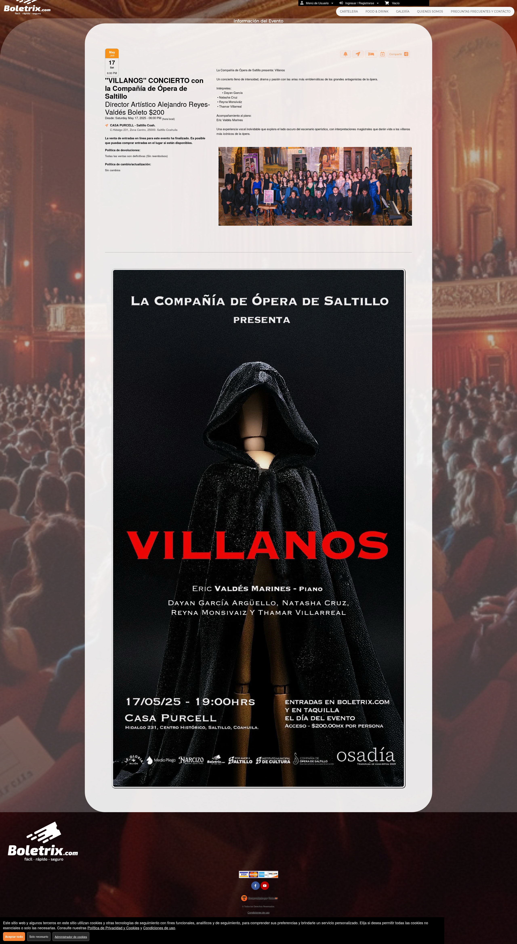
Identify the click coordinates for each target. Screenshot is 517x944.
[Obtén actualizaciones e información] (346, 54)
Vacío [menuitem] (394, 3)
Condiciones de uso (259, 912)
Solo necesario (38, 937)
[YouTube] (264, 885)
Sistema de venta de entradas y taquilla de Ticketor (259, 899)
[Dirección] (358, 54)
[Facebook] (255, 885)
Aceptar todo (14, 937)
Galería (402, 11)
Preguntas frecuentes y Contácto (481, 11)
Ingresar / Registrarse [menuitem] (359, 3)
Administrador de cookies (71, 937)
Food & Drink (377, 11)
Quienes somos (430, 11)
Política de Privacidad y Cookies (113, 927)
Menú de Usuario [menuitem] (316, 3)
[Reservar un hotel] (371, 54)
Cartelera (349, 11)
